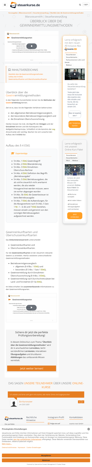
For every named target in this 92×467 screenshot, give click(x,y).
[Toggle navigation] (4, 5)
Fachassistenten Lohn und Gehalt (74, 61)
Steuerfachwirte (71, 57)
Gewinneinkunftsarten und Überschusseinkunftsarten (28, 79)
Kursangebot (13, 13)
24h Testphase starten (75, 124)
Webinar (69, 65)
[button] (80, 4)
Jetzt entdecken (75, 215)
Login (86, 4)
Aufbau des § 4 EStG (16, 77)
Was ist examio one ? (75, 114)
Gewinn (10, 95)
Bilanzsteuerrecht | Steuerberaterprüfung (34, 13)
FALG (68, 160)
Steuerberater (71, 55)
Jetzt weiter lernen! (31, 368)
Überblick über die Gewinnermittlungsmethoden (67, 13)
